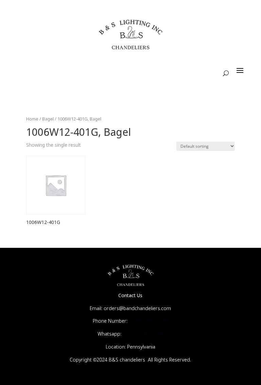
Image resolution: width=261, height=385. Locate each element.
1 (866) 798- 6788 (148, 321)
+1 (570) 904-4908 (143, 334)
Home (32, 119)
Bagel (48, 119)
